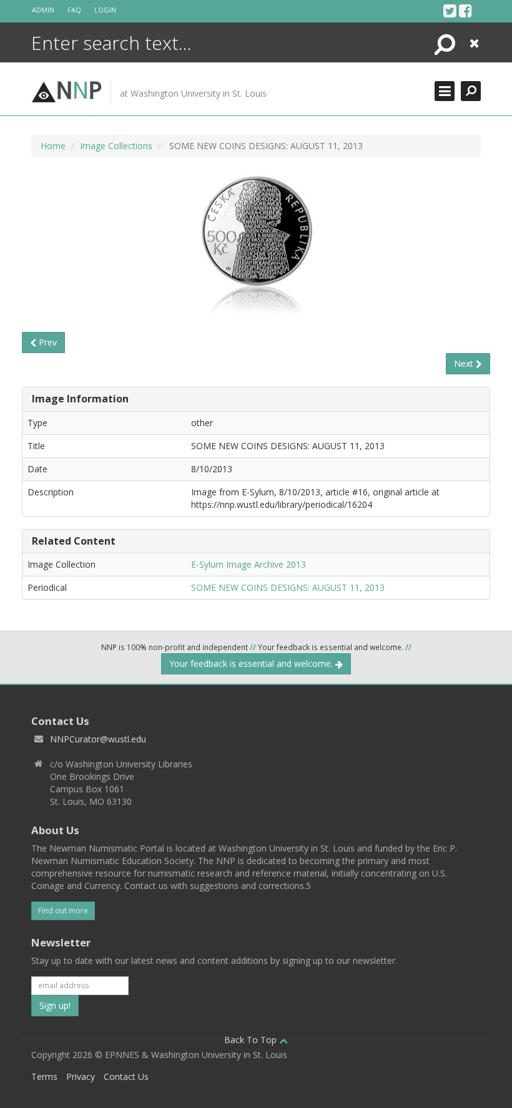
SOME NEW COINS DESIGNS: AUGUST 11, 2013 (288, 587)
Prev (46, 342)
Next (465, 363)
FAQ (74, 9)
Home (53, 146)
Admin (43, 9)
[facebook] (465, 10)
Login (105, 9)
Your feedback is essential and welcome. (252, 663)
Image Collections (116, 146)
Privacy (80, 1076)
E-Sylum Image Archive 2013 (248, 564)
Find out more (63, 910)
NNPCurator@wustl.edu (98, 739)
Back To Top (251, 1040)
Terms (44, 1076)
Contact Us (126, 1076)
